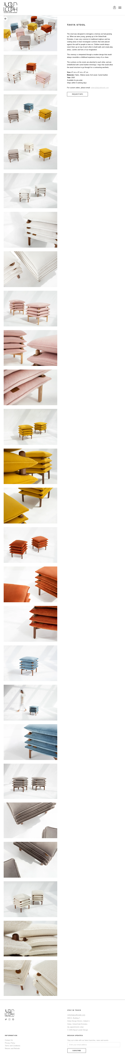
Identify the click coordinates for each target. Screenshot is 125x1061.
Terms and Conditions (12, 1046)
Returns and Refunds (12, 1048)
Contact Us (9, 1040)
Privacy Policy (10, 1043)
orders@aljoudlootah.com (100, 88)
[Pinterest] (13, 1019)
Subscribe (76, 1050)
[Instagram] (9, 1019)
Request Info (77, 94)
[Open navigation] (119, 7)
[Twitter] (6, 1019)
